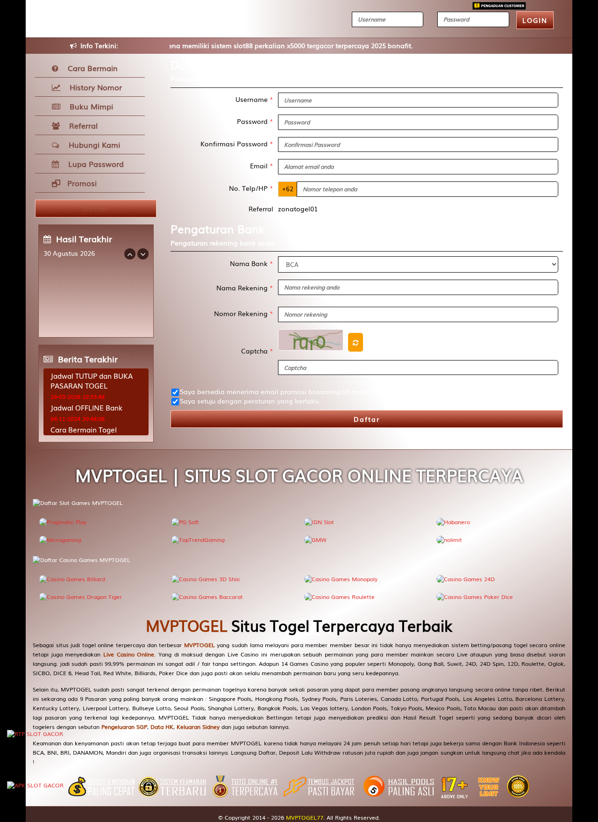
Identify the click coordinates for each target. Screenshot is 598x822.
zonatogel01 (298, 208)
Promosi (81, 182)
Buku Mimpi (89, 106)
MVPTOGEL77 (304, 817)
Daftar (367, 419)
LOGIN (535, 20)
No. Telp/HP (251, 188)
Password (255, 121)
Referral (81, 125)
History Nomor (93, 87)
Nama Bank (251, 263)
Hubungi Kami (92, 144)
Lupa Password (94, 163)
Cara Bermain (90, 67)
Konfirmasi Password (236, 143)
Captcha (257, 350)
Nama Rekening (244, 287)
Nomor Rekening (243, 313)
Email (261, 165)
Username (254, 99)
